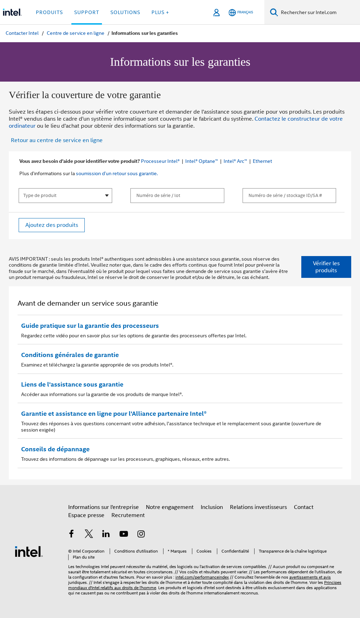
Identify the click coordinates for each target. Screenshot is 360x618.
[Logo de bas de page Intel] (29, 551)
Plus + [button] (160, 12)
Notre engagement (170, 507)
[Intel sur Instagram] (141, 535)
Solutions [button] (125, 12)
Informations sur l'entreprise (103, 507)
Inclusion (212, 507)
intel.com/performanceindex (202, 577)
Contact (304, 507)
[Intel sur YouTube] (124, 535)
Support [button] (86, 12)
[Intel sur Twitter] (89, 535)
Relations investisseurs (258, 507)
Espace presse (86, 515)
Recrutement (128, 515)
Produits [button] (49, 12)
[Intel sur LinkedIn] (106, 535)
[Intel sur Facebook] (71, 535)
